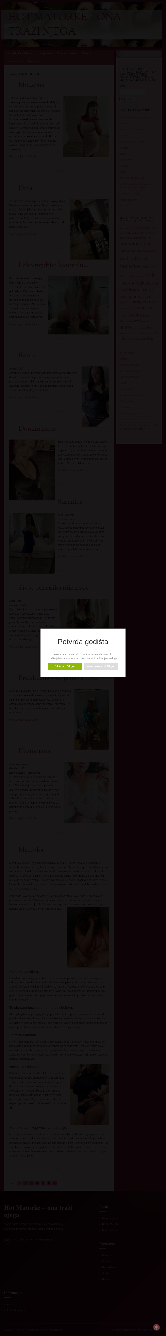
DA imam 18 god (65, 666)
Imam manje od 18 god (100, 666)
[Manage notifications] (156, 1327)
